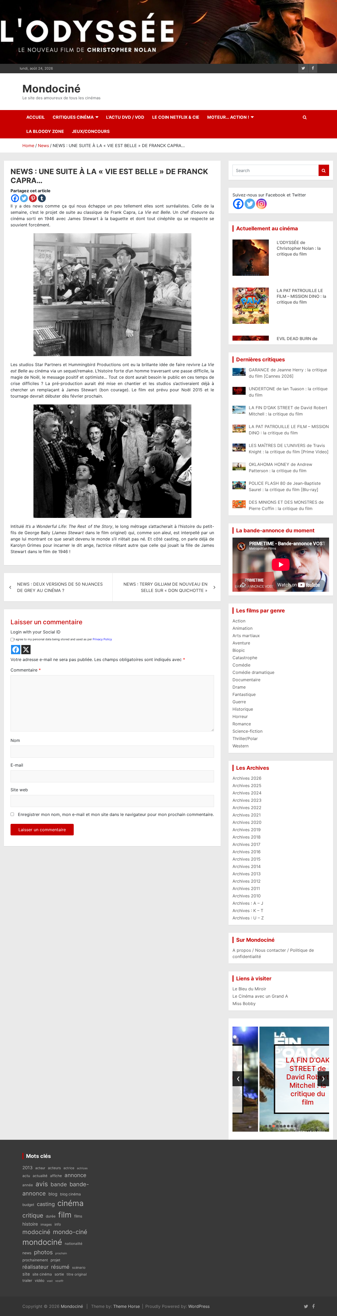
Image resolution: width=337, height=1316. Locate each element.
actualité (40, 1176)
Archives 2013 (246, 873)
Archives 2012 (246, 881)
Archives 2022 (246, 807)
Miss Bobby (244, 1003)
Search (324, 170)
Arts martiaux (246, 635)
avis (42, 1184)
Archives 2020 (246, 822)
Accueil (35, 117)
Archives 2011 (246, 888)
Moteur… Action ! (228, 117)
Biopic (238, 650)
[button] (266, 1126)
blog (52, 1194)
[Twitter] (24, 198)
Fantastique (244, 694)
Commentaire (26, 670)
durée (51, 1216)
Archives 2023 (246, 800)
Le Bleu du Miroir (249, 988)
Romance (241, 723)
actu (26, 1175)
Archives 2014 (246, 866)
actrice (68, 1168)
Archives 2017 (246, 844)
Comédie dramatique (253, 672)
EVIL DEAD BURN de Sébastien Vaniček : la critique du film (298, 296)
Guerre (239, 701)
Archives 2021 (246, 815)
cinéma (70, 1203)
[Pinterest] (33, 198)
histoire (30, 1224)
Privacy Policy (102, 639)
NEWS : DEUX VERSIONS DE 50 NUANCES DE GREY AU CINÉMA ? (60, 587)
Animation (242, 628)
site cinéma (42, 1274)
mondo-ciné (70, 1232)
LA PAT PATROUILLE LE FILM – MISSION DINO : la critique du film (301, 248)
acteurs (54, 1168)
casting (46, 1204)
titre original (77, 1274)
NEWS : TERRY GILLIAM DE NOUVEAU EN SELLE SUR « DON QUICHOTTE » (165, 587)
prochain (61, 1253)
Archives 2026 (246, 778)
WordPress (199, 1306)
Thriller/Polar (245, 738)
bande (59, 1184)
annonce (75, 1175)
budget (28, 1205)
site (26, 1274)
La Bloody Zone (45, 131)
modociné (36, 1231)
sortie (59, 1274)
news (26, 1253)
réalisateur (35, 1267)
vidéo (39, 1280)
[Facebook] (15, 198)
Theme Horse (126, 1306)
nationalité (73, 1243)
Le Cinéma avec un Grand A (260, 996)
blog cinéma (70, 1194)
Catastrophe (244, 657)
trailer (27, 1280)
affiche (56, 1176)
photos (43, 1252)
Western (240, 745)
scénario (78, 1268)
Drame (239, 687)
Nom (15, 740)
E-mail (17, 765)
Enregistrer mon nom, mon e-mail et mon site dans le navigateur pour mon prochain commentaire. (116, 814)
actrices (82, 1168)
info (57, 1224)
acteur (40, 1168)
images (46, 1224)
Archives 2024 (246, 792)
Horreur (240, 716)
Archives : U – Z (248, 917)
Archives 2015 (246, 859)
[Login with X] (26, 649)
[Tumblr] (42, 198)
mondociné (42, 1242)
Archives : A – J (247, 903)
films (78, 1216)
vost (50, 1281)
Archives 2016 (246, 851)
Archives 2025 (246, 785)
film (65, 1214)
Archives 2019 (246, 829)
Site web (19, 789)
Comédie (241, 665)
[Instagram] (261, 204)
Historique (242, 709)
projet (55, 1260)
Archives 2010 (246, 895)
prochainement (35, 1260)
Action (238, 620)
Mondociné (51, 88)
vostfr (59, 1281)
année (27, 1185)
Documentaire (246, 679)
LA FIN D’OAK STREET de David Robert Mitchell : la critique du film (281, 1081)
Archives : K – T (247, 910)
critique (32, 1215)
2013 (27, 1167)
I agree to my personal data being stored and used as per (63, 639)
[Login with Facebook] (15, 649)
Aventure (241, 643)
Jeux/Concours (91, 131)
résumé (60, 1267)
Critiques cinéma (73, 117)
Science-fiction (247, 731)
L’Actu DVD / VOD (125, 117)
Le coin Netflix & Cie (175, 117)
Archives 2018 (246, 837)
